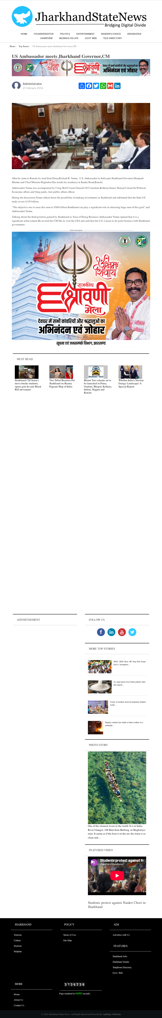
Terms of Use (69, 934)
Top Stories (24, 46)
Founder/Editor (44, 34)
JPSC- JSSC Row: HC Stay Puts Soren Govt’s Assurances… (130, 663)
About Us (18, 999)
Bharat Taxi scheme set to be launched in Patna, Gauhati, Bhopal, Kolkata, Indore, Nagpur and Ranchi (98, 386)
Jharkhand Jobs (120, 956)
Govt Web (91, 38)
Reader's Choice (111, 34)
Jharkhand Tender (121, 961)
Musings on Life (68, 38)
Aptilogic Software (111, 1014)
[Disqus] (81, 453)
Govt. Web (118, 972)
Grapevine (46, 38)
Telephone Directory (122, 967)
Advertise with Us (121, 934)
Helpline (18, 951)
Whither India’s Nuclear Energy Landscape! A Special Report (131, 383)
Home (24, 34)
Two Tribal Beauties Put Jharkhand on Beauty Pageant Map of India (62, 383)
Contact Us (19, 1005)
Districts (18, 945)
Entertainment (85, 34)
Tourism (18, 934)
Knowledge (134, 34)
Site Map (67, 940)
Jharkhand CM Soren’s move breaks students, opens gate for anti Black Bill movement (28, 384)
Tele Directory (112, 38)
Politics (65, 34)
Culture (17, 940)
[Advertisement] (45, 650)
